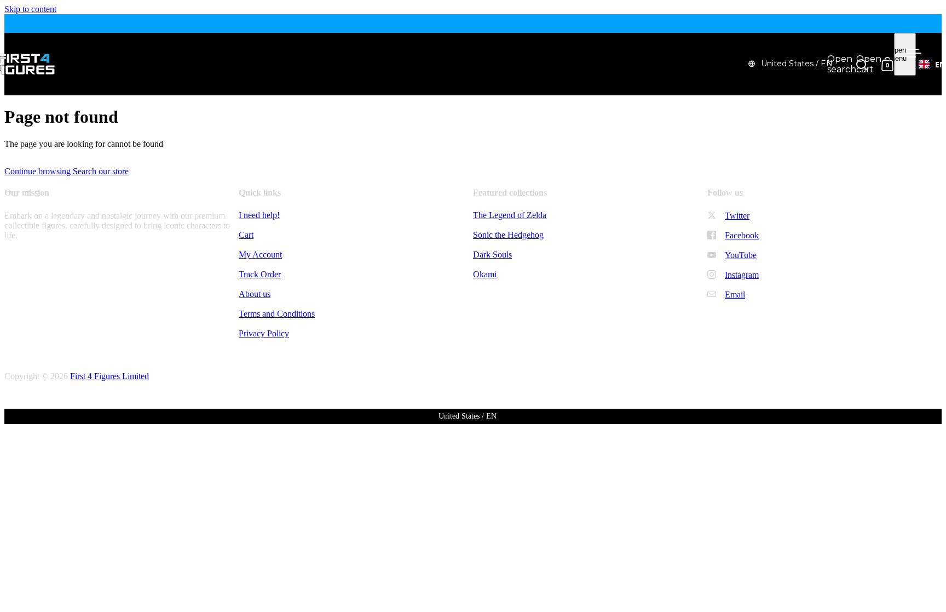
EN (940, 64)
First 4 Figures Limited (109, 376)
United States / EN (797, 63)
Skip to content (30, 9)
